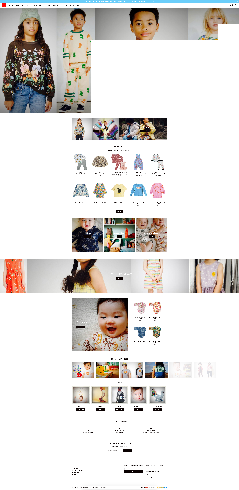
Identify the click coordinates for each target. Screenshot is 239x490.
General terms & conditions (78, 470)
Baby (17, 5)
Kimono (29, 5)
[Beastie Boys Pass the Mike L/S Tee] (138, 191)
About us (74, 463)
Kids (23, 5)
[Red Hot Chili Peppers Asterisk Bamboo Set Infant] (157, 162)
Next (238, 114)
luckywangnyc (123, 421)
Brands (79, 5)
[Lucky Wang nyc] (89, 464)
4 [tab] (120, 114)
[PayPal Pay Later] (163, 488)
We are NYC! (64, 5)
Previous (1, 114)
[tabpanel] (119, 60)
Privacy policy (75, 472)
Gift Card (73, 5)
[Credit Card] (158, 488)
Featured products (113, 150)
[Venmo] (165, 488)
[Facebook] (146, 477)
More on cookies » (152, 487)
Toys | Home (47, 5)
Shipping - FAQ (75, 466)
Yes (143, 487)
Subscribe (127, 450)
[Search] (236, 5)
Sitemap (74, 474)
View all (119, 211)
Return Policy (75, 468)
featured (10, 5)
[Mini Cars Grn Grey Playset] (81, 162)
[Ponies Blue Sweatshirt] (81, 191)
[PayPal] (160, 488)
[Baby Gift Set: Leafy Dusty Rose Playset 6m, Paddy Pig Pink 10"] (119, 162)
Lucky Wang (37, 5)
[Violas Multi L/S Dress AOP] (100, 191)
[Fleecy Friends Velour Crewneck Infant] (100, 162)
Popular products (125, 150)
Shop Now (80, 327)
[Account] (230, 5)
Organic (55, 5)
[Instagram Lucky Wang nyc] (151, 477)
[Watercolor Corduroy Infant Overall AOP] (138, 162)
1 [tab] (118, 114)
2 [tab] (119, 114)
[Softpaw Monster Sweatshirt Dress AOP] (157, 191)
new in (119, 278)
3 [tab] (121, 382)
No (146, 487)
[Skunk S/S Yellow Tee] (119, 191)
